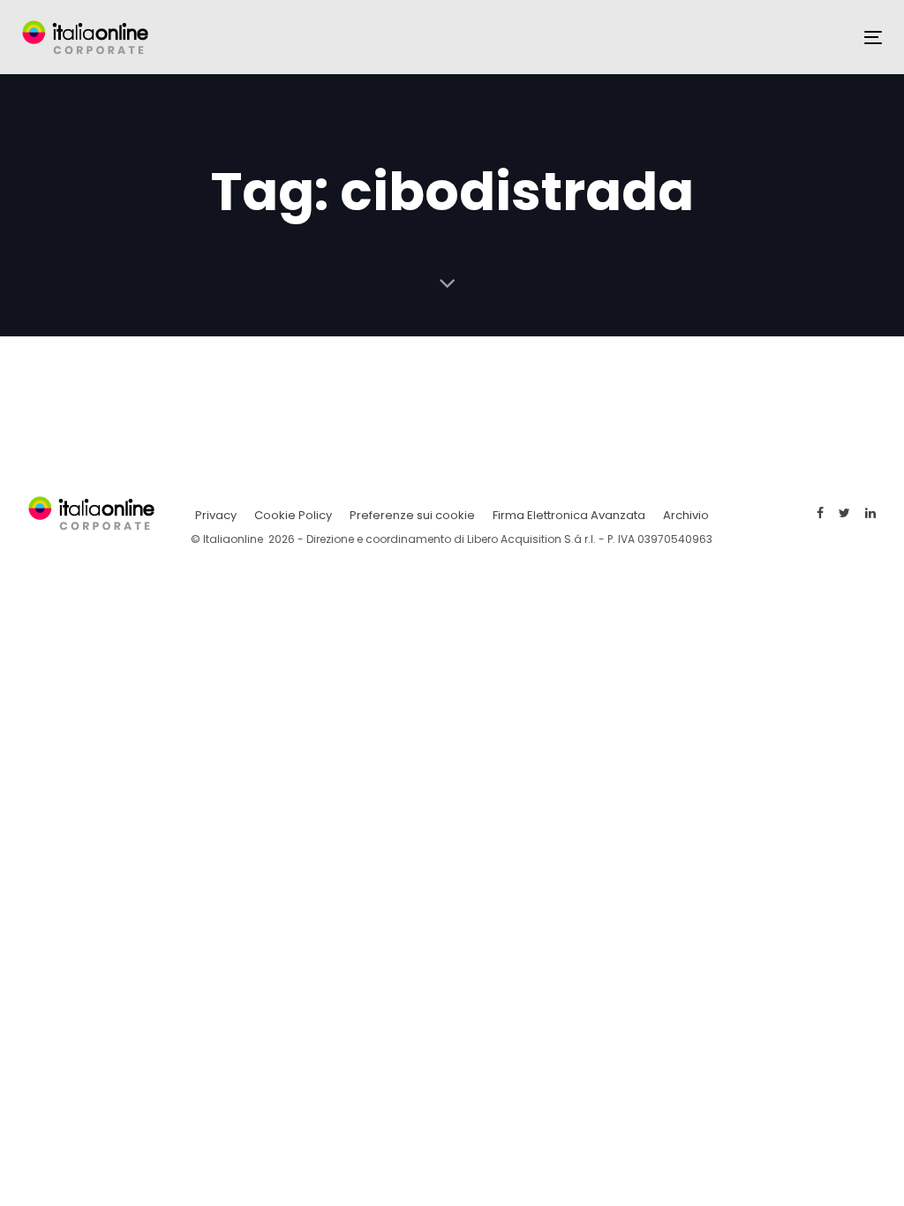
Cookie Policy (293, 515)
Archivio (686, 515)
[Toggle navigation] (873, 37)
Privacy (216, 515)
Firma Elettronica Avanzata (569, 515)
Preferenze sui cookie (412, 515)
